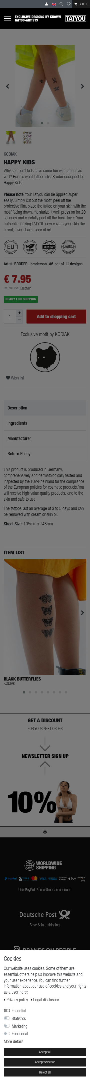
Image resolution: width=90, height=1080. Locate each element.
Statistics (19, 1018)
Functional (20, 1033)
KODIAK (10, 154)
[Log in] (47, 4)
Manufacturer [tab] (19, 438)
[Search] (61, 4)
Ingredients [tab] (17, 423)
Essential (19, 1010)
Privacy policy (17, 999)
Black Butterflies (22, 679)
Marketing (20, 1026)
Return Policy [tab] (19, 453)
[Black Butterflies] (45, 617)
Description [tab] (17, 407)
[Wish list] (68, 4)
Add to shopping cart (56, 316)
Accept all (45, 1052)
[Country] (54, 4)
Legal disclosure (46, 999)
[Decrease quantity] (19, 320)
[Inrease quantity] (19, 313)
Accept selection (45, 1062)
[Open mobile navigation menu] (9, 18)
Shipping (25, 288)
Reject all (45, 1072)
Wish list (17, 377)
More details (13, 1041)
